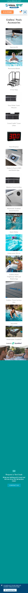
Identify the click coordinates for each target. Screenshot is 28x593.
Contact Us (14, 485)
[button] (25, 12)
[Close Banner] (2, 585)
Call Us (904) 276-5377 (14, 1)
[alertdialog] (14, 588)
